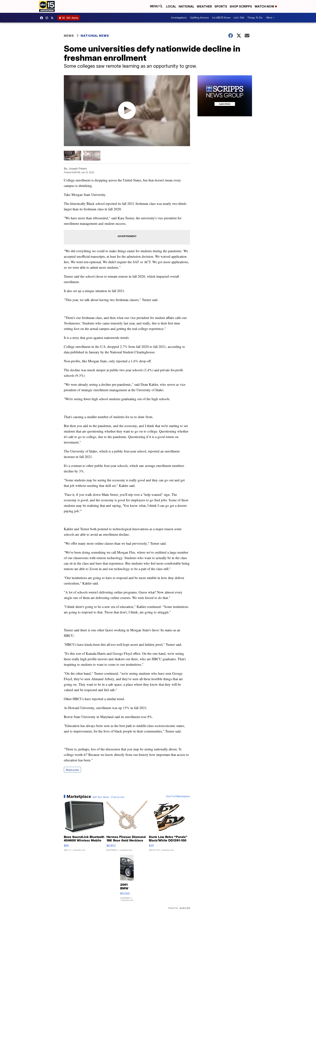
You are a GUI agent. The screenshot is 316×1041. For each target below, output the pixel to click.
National (186, 6)
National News (95, 35)
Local (171, 6)
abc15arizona (48, 17)
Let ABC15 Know (221, 18)
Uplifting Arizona (199, 18)
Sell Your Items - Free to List (108, 797)
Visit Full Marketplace (178, 796)
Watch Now (265, 6)
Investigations (179, 18)
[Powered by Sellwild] (184, 908)
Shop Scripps (241, 6)
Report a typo (72, 769)
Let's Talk (239, 18)
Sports (221, 6)
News (69, 35)
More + (270, 18)
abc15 (42, 17)
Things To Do (254, 18)
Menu (154, 6)
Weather (204, 6)
